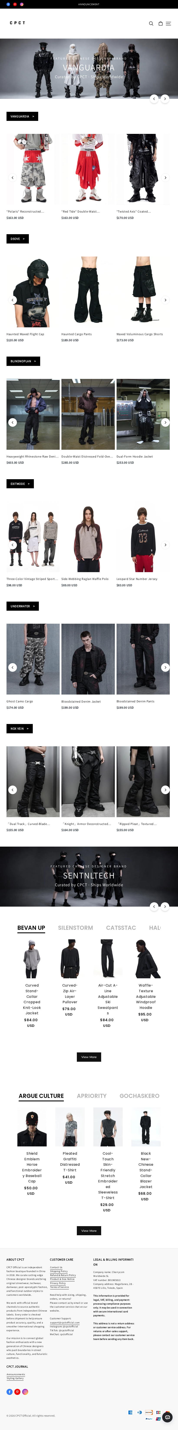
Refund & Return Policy (63, 1275)
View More (89, 1057)
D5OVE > (18, 239)
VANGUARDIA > (22, 116)
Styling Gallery (15, 1378)
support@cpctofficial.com (65, 1322)
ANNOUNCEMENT (88, 4)
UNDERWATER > (23, 606)
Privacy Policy (58, 1283)
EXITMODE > (20, 484)
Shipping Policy (59, 1271)
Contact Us (56, 1267)
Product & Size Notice (62, 1279)
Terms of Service (59, 1287)
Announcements (16, 1374)
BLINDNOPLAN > (23, 361)
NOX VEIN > (20, 728)
